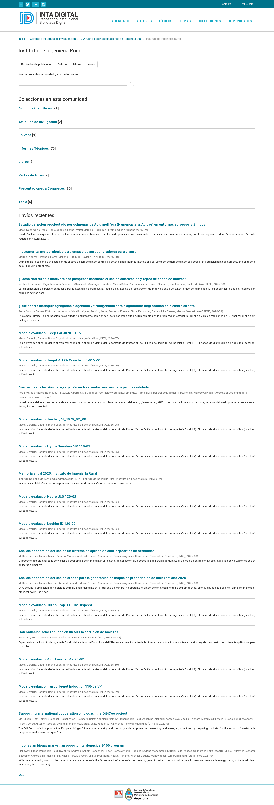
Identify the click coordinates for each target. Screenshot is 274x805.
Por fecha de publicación (36, 64)
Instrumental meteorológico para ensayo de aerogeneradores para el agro (77, 252)
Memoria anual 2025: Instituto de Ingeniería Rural (58, 473)
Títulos (165, 21)
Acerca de (120, 21)
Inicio (22, 38)
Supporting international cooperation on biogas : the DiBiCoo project (73, 713)
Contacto (226, 3)
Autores (144, 21)
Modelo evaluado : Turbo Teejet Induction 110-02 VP (60, 686)
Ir (130, 82)
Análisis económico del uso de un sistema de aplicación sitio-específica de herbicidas (86, 551)
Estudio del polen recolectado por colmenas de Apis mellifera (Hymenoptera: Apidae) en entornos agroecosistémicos (112, 224)
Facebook (21, 4)
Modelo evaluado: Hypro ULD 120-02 (47, 496)
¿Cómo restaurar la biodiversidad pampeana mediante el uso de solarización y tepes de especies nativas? (102, 279)
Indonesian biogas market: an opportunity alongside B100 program (71, 745)
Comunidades (240, 21)
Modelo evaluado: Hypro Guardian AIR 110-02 (54, 446)
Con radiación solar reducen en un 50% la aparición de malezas (68, 632)
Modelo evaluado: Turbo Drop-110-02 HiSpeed (55, 605)
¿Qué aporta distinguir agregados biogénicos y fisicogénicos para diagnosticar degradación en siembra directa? (107, 306)
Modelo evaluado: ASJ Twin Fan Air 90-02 (51, 659)
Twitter (27, 4)
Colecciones (209, 21)
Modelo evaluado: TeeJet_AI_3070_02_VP (52, 419)
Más (21, 775)
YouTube (35, 4)
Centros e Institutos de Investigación (53, 38)
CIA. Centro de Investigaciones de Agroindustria (111, 38)
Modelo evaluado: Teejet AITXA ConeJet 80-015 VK (59, 360)
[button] (236, 4)
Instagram (43, 4)
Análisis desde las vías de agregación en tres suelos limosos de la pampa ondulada (84, 387)
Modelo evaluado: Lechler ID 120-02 (47, 524)
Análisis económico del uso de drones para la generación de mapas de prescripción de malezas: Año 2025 (102, 578)
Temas (185, 21)
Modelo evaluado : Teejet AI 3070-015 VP (51, 333)
